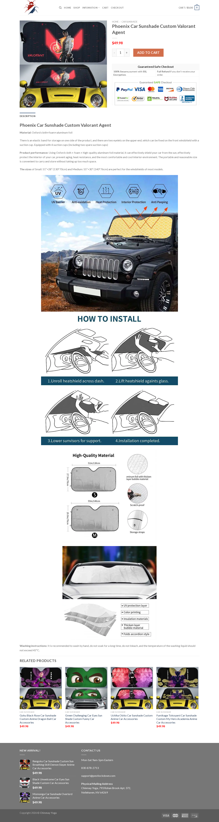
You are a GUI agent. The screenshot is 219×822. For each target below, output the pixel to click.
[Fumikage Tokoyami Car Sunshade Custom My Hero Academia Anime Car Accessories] (177, 688)
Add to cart (148, 52)
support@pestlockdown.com (98, 775)
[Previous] (19, 702)
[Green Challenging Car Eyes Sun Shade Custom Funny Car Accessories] (86, 688)
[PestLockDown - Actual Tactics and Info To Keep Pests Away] (37, 7)
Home (67, 7)
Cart (105, 7)
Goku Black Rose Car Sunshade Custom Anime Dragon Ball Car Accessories (38, 719)
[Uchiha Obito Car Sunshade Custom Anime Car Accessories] (132, 688)
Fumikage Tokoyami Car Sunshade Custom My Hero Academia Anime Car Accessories (176, 719)
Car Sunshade (129, 21)
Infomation (90, 7)
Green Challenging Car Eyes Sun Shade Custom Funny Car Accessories (83, 719)
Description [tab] (27, 116)
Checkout (117, 7)
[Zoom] (24, 103)
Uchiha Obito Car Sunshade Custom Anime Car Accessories (132, 717)
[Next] (198, 702)
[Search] (60, 7)
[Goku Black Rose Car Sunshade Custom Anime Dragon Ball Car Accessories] (41, 688)
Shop (76, 7)
